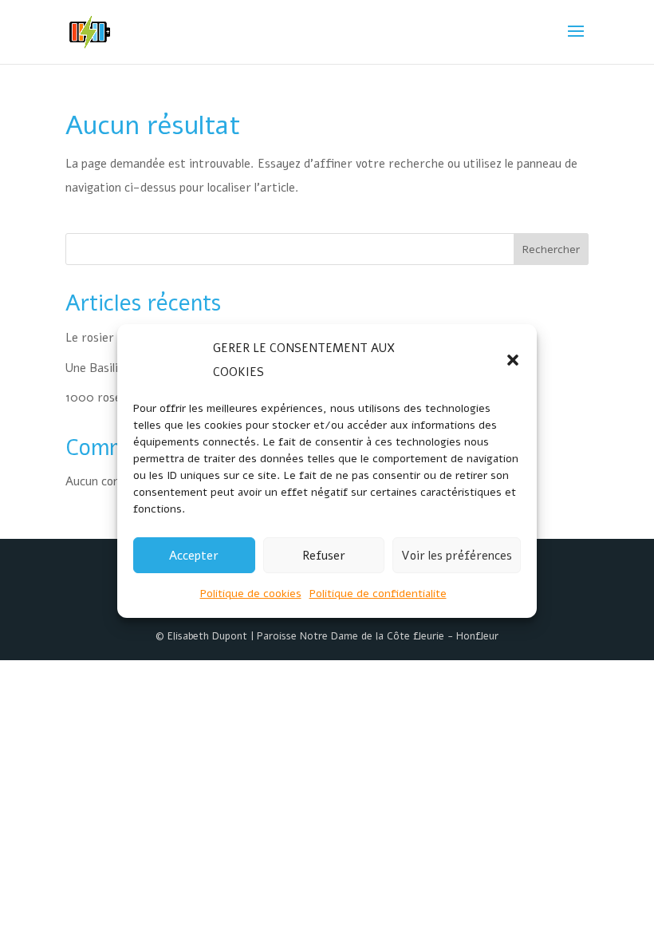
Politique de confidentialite (378, 593)
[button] (513, 360)
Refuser (323, 556)
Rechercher (551, 249)
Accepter (194, 556)
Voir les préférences (456, 556)
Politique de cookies (250, 593)
